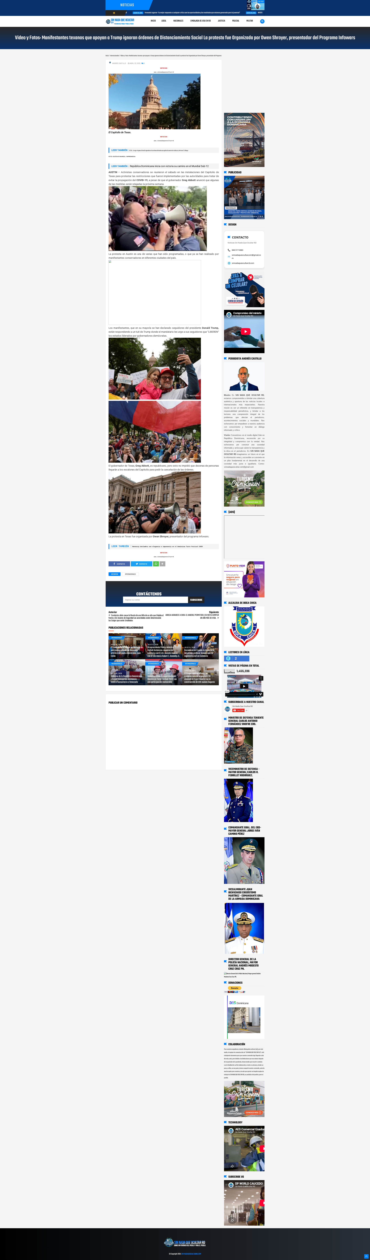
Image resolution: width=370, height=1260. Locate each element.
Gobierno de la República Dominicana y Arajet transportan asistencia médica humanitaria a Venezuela (126, 679)
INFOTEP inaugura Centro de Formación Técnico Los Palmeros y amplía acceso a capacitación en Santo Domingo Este (205, 12)
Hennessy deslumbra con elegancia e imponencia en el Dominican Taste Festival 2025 (167, 546)
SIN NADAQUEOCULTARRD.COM (191, 1254)
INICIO (153, 21)
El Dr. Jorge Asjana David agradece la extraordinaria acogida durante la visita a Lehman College (158, 150)
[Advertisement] (233, 62)
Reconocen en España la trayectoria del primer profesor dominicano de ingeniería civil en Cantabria (199, 653)
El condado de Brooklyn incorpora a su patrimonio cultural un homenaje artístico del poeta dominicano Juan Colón (127, 652)
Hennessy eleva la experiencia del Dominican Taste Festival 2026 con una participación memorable (162, 679)
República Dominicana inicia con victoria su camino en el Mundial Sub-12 (169, 166)
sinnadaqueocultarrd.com (243, 263)
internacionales (130, 574)
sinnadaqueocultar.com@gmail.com (246, 256)
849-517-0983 (237, 250)
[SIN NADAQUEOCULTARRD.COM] (185, 1248)
